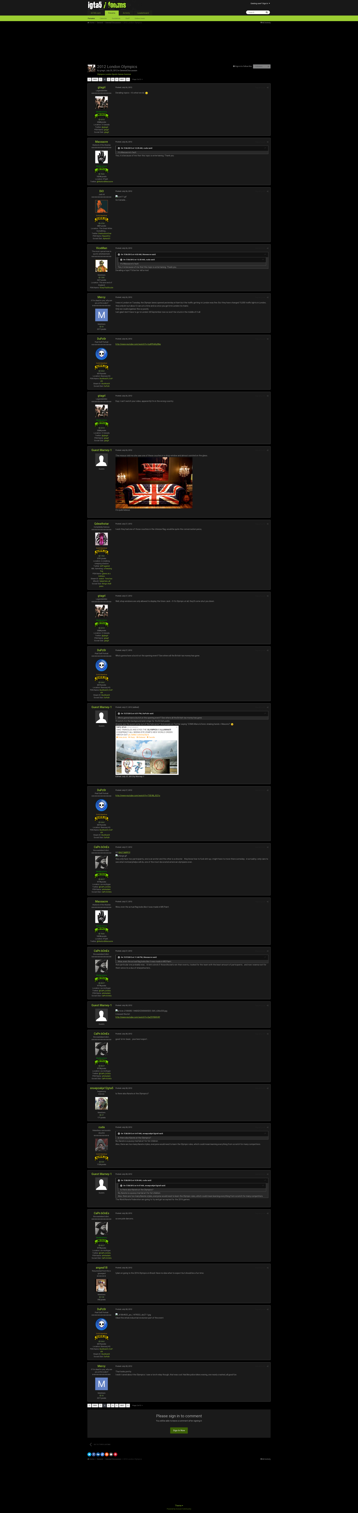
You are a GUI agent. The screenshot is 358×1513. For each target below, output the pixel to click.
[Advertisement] (138, 43)
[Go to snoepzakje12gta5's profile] (101, 1103)
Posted (124, 87)
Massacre (101, 141)
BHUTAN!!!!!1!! (124, 852)
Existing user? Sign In (260, 3)
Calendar (103, 18)
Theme (178, 1505)
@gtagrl (105, 127)
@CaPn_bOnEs (105, 887)
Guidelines (116, 18)
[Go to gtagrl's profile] (91, 68)
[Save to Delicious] (102, 1454)
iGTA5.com (96, 13)
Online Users (140, 18)
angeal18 (101, 1267)
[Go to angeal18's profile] (101, 1285)
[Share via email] (111, 1454)
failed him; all (105, 581)
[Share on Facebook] (94, 1454)
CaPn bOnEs (101, 847)
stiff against (105, 566)
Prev (95, 79)
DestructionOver (104, 233)
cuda (101, 1127)
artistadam (106, 889)
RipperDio (106, 236)
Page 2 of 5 (137, 79)
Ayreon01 (106, 238)
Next (122, 79)
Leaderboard (143, 13)
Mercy (101, 297)
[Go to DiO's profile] (101, 206)
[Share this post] (267, 87)
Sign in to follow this (243, 66)
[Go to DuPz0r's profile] (101, 354)
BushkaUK (106, 384)
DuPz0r (101, 338)
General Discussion (128, 70)
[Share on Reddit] (107, 1454)
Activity (126, 13)
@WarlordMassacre (105, 181)
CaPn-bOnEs (107, 892)
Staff (127, 18)
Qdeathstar (101, 523)
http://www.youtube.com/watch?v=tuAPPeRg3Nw (138, 344)
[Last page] (128, 79)
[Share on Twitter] (89, 1454)
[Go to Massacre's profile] (101, 157)
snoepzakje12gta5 (101, 1088)
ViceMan (101, 248)
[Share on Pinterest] (115, 1454)
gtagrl (102, 70)
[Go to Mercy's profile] (101, 315)
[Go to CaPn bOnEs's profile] (101, 862)
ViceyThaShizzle (106, 288)
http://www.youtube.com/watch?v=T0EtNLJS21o (138, 795)
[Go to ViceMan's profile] (101, 266)
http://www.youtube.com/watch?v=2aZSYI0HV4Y (138, 1017)
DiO (101, 191)
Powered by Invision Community (179, 1509)
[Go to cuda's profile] (101, 1145)
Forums (111, 13)
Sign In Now (179, 1430)
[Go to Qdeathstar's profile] (101, 539)
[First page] (89, 79)
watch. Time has (105, 579)
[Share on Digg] (98, 1454)
